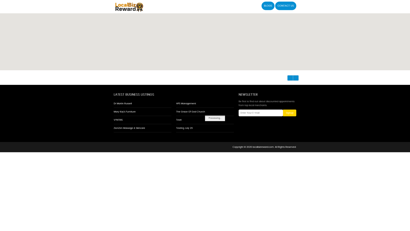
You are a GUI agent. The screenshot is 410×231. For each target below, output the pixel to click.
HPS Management (186, 104)
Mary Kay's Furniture (125, 112)
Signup (289, 113)
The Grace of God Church (190, 112)
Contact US (286, 5)
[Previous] (290, 78)
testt (179, 120)
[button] (205, 40)
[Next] (296, 78)
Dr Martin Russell (123, 104)
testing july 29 (184, 128)
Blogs (268, 5)
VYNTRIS (118, 120)
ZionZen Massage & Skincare (129, 128)
